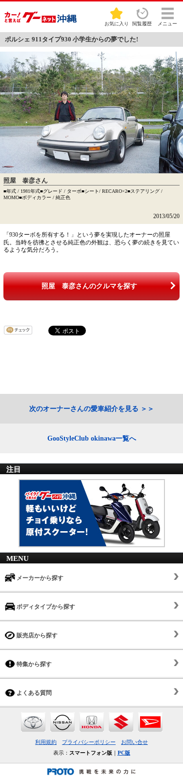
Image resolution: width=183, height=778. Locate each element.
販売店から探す (36, 635)
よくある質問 (33, 692)
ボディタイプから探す (45, 606)
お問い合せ (134, 742)
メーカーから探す (39, 577)
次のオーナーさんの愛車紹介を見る (84, 408)
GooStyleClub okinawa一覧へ (91, 438)
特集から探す (33, 664)
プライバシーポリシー (89, 742)
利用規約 (46, 742)
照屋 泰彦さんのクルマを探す (89, 286)
